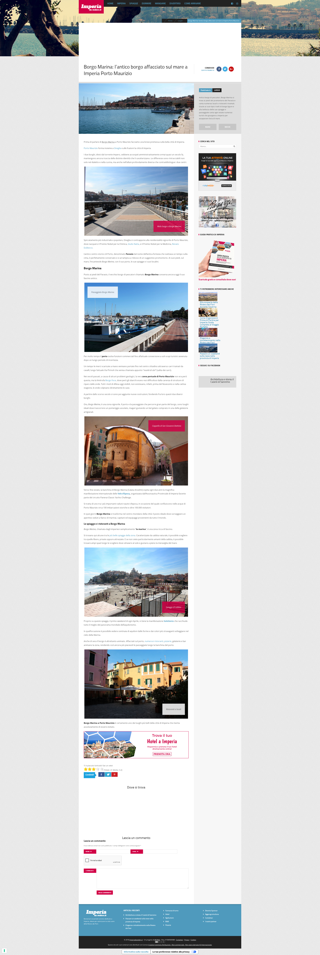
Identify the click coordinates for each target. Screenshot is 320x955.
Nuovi (207, 127)
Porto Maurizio (91, 148)
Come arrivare (192, 3)
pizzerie (167, 641)
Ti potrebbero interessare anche (217, 289)
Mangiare (160, 3)
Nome (88, 851)
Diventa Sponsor (211, 910)
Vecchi (227, 127)
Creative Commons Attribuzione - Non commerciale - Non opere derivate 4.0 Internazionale (180, 945)
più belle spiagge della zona (122, 535)
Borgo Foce (110, 380)
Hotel (167, 914)
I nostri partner (210, 921)
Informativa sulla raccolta (136, 951)
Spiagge (133, 3)
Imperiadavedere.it (136, 940)
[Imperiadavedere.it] (91, 11)
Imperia (121, 3)
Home (110, 3)
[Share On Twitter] (108, 774)
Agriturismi (169, 918)
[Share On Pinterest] (114, 774)
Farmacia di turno (171, 910)
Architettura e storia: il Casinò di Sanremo (141, 915)
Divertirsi (175, 3)
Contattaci (209, 918)
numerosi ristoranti (154, 641)
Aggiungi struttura (212, 914)
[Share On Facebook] (101, 774)
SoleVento (169, 621)
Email (134, 851)
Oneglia (117, 148)
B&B (167, 921)
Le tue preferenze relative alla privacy (171, 951)
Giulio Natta (133, 244)
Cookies (193, 940)
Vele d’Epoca (124, 493)
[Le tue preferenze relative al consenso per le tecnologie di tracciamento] (4, 950)
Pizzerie (168, 925)
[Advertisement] (160, 40)
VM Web (157, 940)
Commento (90, 871)
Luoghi (180, 21)
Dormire (146, 3)
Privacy (186, 940)
